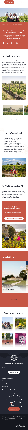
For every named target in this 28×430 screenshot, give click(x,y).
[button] (19, 2)
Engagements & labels (7, 378)
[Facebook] (3, 389)
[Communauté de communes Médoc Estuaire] (20, 426)
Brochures (4, 381)
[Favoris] (23, 2)
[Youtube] (10, 389)
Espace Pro (5, 383)
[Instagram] (6, 389)
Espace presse (5, 386)
